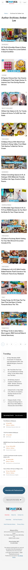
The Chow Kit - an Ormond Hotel (13, 463)
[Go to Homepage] (11, 2)
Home (6, 13)
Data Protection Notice (9, 524)
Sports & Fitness (6, 205)
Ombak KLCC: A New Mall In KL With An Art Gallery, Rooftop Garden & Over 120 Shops (15, 392)
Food (3, 297)
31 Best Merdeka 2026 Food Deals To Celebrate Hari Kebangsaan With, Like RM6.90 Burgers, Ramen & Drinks (15, 361)
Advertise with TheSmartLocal (14, 490)
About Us (13, 515)
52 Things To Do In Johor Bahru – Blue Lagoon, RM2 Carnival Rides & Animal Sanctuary (13, 333)
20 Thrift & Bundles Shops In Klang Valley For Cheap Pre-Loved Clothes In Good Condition (13, 49)
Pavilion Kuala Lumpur (11, 450)
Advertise (7, 515)
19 (20, 344)
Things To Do (5, 328)
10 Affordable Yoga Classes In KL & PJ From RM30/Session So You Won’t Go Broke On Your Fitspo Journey (14, 210)
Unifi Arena (8, 436)
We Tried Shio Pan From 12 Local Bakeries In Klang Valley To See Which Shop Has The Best (15, 372)
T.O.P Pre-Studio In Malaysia (11, 432)
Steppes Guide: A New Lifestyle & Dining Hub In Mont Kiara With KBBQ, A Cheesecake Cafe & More (15, 402)
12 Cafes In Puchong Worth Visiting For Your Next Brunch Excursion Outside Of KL (13, 241)
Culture (4, 75)
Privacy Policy (20, 524)
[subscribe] (20, 499)
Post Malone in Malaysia (10, 421)
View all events (19, 415)
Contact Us (20, 515)
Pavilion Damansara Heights (12, 474)
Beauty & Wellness (7, 108)
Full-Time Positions (17, 519)
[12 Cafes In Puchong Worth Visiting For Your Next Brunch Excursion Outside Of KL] (14, 226)
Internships (8, 519)
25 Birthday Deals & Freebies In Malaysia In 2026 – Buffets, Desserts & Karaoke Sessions (15, 382)
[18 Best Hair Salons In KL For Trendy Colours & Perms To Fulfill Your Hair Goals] (14, 98)
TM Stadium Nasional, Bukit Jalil (13, 427)
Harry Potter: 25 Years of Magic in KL (13, 468)
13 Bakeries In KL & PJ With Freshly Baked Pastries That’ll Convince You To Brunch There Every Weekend (13, 271)
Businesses (5, 44)
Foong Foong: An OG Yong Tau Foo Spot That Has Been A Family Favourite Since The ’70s (13, 302)
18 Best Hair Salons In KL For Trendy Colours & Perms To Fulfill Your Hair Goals (13, 113)
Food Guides (5, 139)
